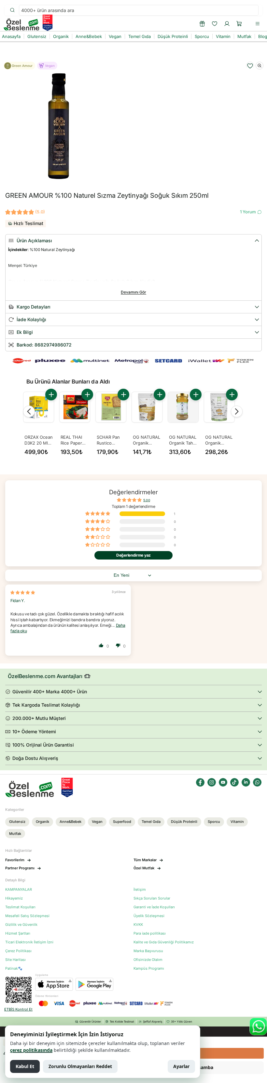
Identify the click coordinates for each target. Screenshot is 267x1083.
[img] (22, 592)
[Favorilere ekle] (250, 66)
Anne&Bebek (70, 821)
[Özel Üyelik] (202, 23)
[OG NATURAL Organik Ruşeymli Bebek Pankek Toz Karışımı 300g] (147, 407)
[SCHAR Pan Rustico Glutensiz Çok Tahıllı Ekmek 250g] (111, 407)
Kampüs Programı (149, 968)
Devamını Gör (133, 292)
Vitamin (237, 821)
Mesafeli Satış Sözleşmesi (27, 916)
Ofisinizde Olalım (148, 960)
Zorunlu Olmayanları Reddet (80, 1066)
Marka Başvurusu (148, 951)
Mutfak (15, 833)
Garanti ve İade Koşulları (154, 907)
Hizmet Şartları (17, 933)
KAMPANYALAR (18, 890)
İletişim (140, 890)
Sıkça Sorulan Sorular (152, 898)
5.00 (146, 500)
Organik (42, 821)
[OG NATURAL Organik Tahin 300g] (183, 407)
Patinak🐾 (13, 968)
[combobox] (139, 10)
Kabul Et (25, 1066)
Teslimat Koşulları (20, 907)
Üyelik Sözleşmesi (149, 916)
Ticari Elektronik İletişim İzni (29, 942)
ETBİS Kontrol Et (18, 1009)
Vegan (97, 821)
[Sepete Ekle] (51, 394)
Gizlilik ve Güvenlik (21, 925)
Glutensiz (17, 821)
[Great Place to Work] (47, 23)
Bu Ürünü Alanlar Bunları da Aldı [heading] (68, 381)
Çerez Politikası (18, 951)
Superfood (122, 821)
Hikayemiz (14, 898)
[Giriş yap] (227, 23)
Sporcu (214, 821)
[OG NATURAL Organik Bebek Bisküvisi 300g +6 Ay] (219, 407)
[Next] (237, 411)
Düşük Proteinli (184, 821)
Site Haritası (15, 960)
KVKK (138, 925)
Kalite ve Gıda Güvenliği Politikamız (164, 942)
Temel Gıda (151, 821)
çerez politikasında (31, 1050)
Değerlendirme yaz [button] (133, 555)
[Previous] (29, 411)
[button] (239, 23)
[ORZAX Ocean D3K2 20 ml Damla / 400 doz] (38, 407)
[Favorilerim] (214, 23)
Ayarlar (181, 1066)
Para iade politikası (150, 933)
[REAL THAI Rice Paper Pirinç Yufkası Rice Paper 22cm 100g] (75, 407)
